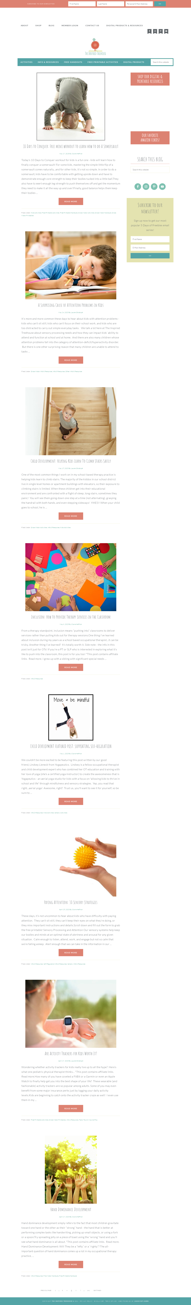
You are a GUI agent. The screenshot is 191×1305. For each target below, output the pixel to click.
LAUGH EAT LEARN (141, 1301)
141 (88, 1290)
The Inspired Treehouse (95, 46)
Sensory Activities (60, 813)
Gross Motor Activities (86, 213)
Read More (70, 201)
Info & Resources (59, 371)
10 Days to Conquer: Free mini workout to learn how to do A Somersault (70, 146)
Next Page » (97, 1290)
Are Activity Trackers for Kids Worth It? (71, 1053)
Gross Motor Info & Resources (41, 371)
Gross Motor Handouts (103, 213)
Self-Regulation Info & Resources (55, 964)
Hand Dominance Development (70, 1209)
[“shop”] (150, 84)
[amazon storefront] (150, 143)
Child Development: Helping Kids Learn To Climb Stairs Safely (71, 461)
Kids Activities (36, 213)
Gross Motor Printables (57, 1120)
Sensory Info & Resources (76, 964)
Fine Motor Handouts (51, 1276)
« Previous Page (45, 1290)
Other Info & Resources (73, 371)
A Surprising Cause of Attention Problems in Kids (71, 305)
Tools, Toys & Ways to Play (88, 1120)
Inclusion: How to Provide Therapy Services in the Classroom (71, 617)
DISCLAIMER (99, 1301)
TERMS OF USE (111, 1301)
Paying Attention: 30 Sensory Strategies (70, 902)
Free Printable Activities (50, 213)
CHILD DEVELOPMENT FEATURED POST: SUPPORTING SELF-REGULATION (71, 746)
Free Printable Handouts (69, 213)
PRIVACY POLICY (86, 1301)
